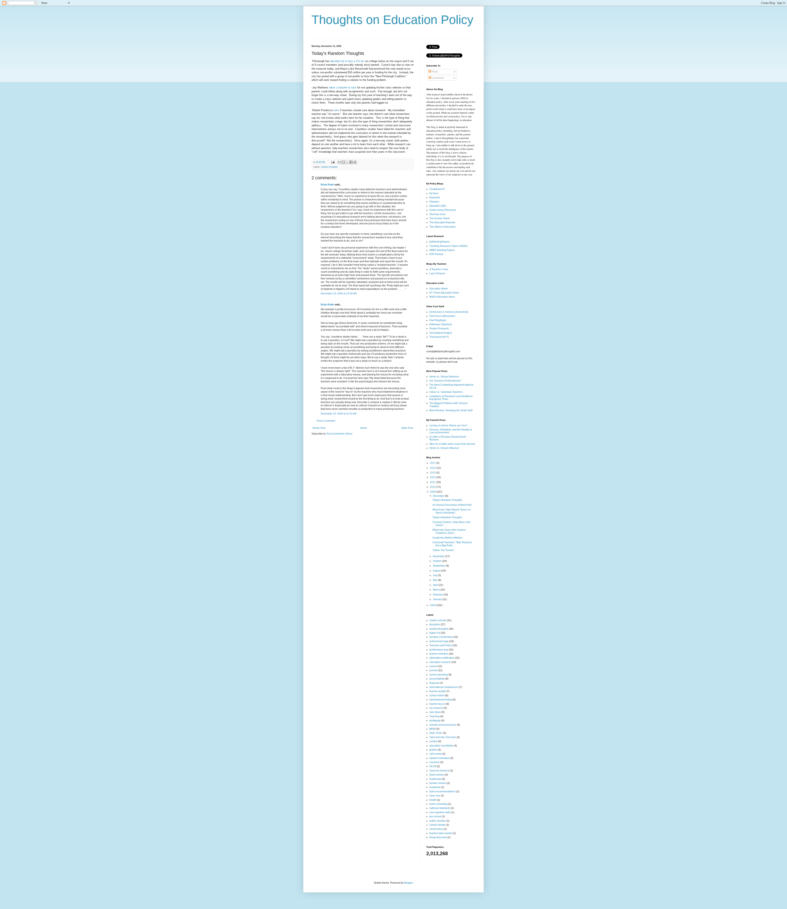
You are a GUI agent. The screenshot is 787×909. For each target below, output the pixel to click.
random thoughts (329, 167)
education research (440, 662)
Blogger (408, 882)
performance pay (438, 649)
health (432, 799)
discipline (434, 624)
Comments (437, 78)
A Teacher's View (438, 269)
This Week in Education (442, 226)
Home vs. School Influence (444, 376)
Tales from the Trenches (442, 737)
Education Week (438, 288)
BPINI (432, 728)
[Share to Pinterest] (355, 162)
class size (434, 795)
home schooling (438, 804)
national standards (439, 808)
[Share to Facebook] (351, 162)
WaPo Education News (442, 296)
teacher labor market (440, 833)
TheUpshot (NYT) (439, 336)
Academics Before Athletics (447, 537)
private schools (437, 783)
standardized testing (440, 699)
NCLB (432, 766)
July (435, 575)
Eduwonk (434, 197)
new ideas (435, 712)
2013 (433, 472)
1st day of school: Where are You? (448, 425)
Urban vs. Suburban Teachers (446, 392)
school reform (437, 695)
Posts (434, 71)
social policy (436, 829)
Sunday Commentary (441, 637)
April (436, 585)
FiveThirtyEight (437, 320)
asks (336, 110)
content (433, 741)
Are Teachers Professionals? (445, 380)
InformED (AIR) (437, 205)
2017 (433, 463)
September (439, 565)
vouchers (434, 762)
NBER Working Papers (442, 250)
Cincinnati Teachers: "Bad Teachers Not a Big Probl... (452, 544)
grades (433, 749)
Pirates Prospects (439, 328)
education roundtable (441, 745)
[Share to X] (347, 162)
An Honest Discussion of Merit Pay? (452, 505)
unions (433, 666)
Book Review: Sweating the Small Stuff (450, 410)
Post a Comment (326, 420)
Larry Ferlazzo (437, 273)
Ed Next (433, 193)
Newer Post (319, 428)
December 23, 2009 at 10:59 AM (339, 293)
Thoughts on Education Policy (392, 20)
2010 (433, 487)
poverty (433, 670)
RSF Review (436, 254)
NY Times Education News (444, 292)
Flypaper (434, 201)
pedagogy (435, 720)
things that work (438, 837)
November (439, 556)
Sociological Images (440, 332)
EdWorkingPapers (439, 241)
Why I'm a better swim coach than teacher (452, 444)
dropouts (434, 683)
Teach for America (439, 770)
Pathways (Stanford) (440, 324)
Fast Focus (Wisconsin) (442, 316)
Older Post (407, 428)
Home (363, 428)
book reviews (436, 774)
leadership (435, 779)
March (436, 589)
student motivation (439, 758)
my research (436, 708)
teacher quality (437, 691)
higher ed (434, 632)
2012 (433, 477)
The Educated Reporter (442, 222)
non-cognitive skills (440, 812)
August (437, 570)
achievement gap (439, 641)
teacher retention (438, 653)
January (437, 599)
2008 (433, 605)
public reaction (437, 820)
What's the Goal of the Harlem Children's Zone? (448, 531)
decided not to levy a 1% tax (347, 61)
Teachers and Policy (440, 645)
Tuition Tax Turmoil (443, 550)
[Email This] (339, 162)
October (437, 561)
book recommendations (442, 791)
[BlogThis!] (343, 162)
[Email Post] (332, 162)
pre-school (435, 816)
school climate (437, 824)
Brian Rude (327, 184)
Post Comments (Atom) (339, 433)
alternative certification (441, 657)
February (438, 594)
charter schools (437, 620)
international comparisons (443, 687)
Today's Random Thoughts (447, 500)
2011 (433, 482)
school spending (438, 674)
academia (434, 787)
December (439, 496)
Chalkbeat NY (437, 189)
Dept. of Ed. (435, 733)
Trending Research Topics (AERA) (448, 246)
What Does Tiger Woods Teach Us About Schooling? (451, 511)
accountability (437, 678)
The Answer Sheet (439, 218)
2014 (433, 467)
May (435, 580)
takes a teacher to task (342, 87)
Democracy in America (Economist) (448, 312)
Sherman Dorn (437, 214)
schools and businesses (442, 724)
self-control (435, 753)
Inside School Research (442, 210)
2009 (433, 491)
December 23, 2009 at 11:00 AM (338, 413)
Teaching (434, 716)
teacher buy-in (437, 703)
